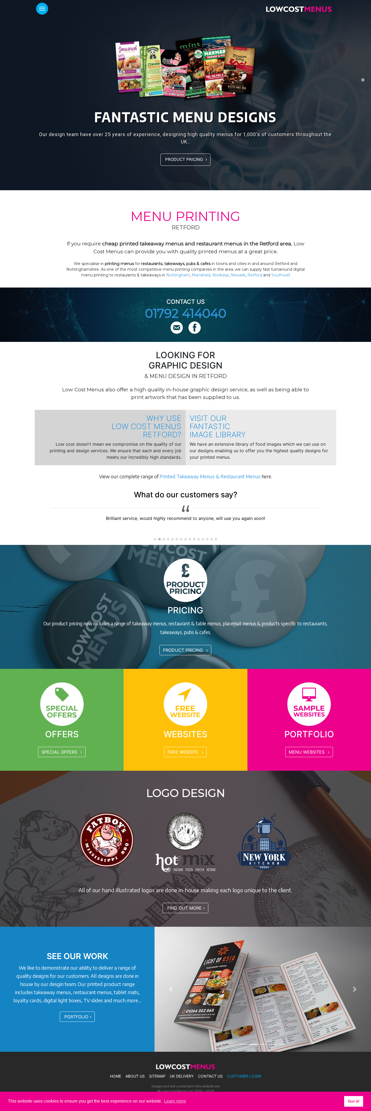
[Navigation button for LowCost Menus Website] (42, 9)
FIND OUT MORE (184, 908)
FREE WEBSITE (184, 752)
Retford (254, 275)
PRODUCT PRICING (184, 159)
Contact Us (210, 1076)
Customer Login (244, 1076)
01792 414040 (185, 313)
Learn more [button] (175, 1101)
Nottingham (178, 275)
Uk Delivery (182, 1076)
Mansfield (201, 275)
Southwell (280, 275)
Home (115, 1076)
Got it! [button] (354, 1101)
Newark (238, 275)
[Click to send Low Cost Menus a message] (177, 328)
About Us (135, 1076)
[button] (171, 989)
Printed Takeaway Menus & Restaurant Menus (210, 476)
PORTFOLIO (76, 1016)
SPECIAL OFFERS (60, 752)
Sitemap (157, 1076)
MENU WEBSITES (307, 752)
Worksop (220, 275)
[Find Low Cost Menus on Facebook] (194, 328)
